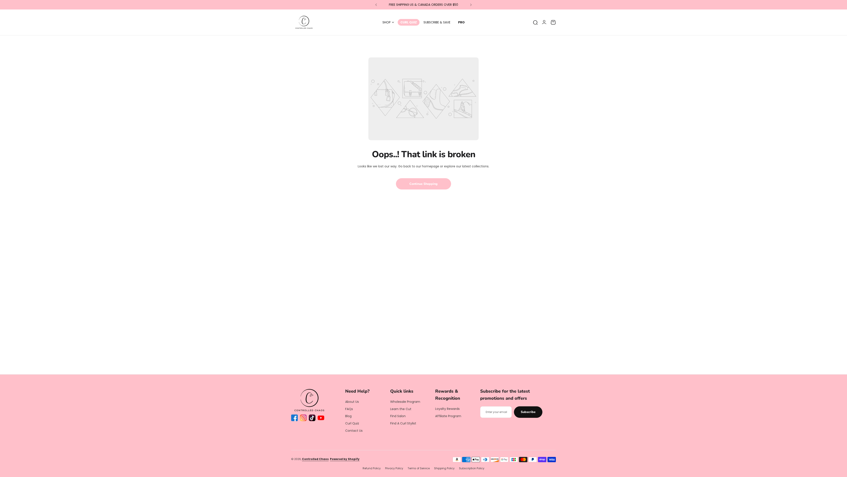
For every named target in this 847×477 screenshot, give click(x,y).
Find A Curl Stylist (403, 423)
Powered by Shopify (345, 459)
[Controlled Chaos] (304, 22)
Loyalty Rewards (447, 409)
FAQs (349, 409)
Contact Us (354, 430)
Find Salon (398, 416)
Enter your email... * (496, 412)
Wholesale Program (405, 401)
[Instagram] (303, 418)
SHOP (386, 22)
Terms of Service (419, 468)
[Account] (544, 22)
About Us (352, 401)
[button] (376, 5)
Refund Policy (372, 468)
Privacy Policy (394, 468)
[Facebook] (294, 418)
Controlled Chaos (315, 459)
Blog (348, 416)
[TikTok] (312, 418)
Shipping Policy (444, 468)
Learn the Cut (400, 409)
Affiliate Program (448, 416)
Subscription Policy (471, 468)
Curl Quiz (352, 423)
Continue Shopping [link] (423, 184)
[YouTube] (321, 418)
